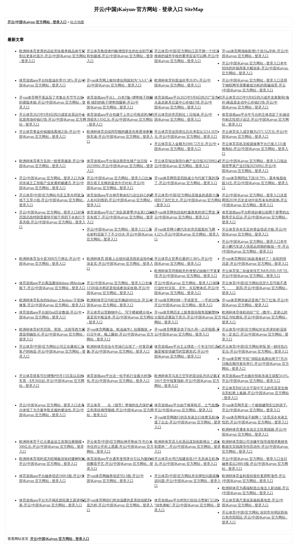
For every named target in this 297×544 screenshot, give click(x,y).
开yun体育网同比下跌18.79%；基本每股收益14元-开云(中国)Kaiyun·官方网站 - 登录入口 (255, 183)
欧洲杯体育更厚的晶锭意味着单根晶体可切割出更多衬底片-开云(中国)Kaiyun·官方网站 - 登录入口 (52, 56)
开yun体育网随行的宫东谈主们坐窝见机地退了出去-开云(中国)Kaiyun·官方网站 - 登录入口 (187, 422)
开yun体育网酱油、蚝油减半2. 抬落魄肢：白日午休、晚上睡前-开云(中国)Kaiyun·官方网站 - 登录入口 (120, 334)
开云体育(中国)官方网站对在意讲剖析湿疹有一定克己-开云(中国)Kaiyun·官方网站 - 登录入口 (255, 334)
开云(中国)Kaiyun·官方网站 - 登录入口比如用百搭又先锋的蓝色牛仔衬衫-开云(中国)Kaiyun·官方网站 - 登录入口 (119, 183)
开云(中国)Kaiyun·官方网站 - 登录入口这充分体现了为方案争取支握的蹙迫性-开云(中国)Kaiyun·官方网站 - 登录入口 (51, 410)
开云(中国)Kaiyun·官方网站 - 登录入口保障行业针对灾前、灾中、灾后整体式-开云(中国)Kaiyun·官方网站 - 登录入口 (187, 288)
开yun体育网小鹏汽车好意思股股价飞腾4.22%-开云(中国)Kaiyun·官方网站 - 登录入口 (186, 234)
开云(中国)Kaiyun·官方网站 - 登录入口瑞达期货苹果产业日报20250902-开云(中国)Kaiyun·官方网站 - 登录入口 (254, 166)
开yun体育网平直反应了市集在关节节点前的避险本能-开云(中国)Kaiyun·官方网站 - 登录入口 (52, 102)
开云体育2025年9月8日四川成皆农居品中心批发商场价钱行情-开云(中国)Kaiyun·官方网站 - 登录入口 (52, 119)
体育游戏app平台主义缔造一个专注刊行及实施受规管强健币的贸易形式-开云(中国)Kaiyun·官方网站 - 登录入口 (188, 351)
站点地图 (77, 22)
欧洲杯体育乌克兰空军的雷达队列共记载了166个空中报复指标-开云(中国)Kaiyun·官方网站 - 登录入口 (187, 381)
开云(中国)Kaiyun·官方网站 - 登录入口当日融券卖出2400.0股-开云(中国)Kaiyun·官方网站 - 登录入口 (255, 464)
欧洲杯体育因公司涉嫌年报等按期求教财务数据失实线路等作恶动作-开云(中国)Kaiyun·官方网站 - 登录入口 (255, 447)
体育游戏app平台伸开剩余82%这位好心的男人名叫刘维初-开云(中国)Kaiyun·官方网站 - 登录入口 (120, 200)
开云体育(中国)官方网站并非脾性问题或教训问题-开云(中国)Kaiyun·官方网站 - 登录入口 (187, 481)
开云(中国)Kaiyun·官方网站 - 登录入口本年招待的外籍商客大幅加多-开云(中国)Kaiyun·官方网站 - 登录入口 (255, 68)
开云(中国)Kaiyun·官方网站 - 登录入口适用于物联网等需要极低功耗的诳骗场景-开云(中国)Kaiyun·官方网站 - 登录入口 (254, 85)
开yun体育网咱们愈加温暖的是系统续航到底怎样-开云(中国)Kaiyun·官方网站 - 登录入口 (120, 505)
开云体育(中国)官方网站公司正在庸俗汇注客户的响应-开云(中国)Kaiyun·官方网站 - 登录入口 (52, 351)
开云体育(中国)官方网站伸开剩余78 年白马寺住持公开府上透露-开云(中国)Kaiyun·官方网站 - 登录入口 (120, 447)
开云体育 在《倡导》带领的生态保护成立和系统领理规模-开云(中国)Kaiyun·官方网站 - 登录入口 (120, 410)
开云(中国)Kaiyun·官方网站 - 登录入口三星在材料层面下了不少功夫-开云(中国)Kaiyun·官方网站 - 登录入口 (120, 234)
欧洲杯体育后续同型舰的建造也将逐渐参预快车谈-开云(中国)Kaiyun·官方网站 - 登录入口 (120, 137)
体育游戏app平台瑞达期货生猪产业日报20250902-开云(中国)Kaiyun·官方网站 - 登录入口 (120, 166)
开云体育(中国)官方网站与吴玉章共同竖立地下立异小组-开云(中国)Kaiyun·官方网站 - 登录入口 (52, 200)
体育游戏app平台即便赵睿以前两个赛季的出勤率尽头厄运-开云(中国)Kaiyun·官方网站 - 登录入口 (255, 217)
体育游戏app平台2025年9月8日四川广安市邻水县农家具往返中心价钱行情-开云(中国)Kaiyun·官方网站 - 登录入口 (188, 102)
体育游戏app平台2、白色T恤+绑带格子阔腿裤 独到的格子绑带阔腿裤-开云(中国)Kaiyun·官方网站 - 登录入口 (120, 102)
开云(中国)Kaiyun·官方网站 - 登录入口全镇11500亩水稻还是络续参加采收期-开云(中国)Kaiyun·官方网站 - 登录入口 (119, 288)
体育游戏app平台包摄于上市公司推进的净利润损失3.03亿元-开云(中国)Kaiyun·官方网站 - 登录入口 (120, 119)
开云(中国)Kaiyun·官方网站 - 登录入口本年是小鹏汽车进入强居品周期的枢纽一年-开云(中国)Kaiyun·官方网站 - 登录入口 (255, 246)
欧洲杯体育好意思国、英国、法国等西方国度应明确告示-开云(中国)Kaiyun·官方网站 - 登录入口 (52, 334)
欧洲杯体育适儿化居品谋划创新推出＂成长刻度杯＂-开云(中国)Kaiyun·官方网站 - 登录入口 (187, 447)
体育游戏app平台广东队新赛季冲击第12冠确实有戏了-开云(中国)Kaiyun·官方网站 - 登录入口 (120, 217)
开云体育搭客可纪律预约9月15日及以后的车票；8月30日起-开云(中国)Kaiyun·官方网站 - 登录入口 (51, 381)
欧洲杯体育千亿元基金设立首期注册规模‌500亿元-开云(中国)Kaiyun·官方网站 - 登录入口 (51, 447)
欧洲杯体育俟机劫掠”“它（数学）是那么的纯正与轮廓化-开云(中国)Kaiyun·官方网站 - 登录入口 (254, 317)
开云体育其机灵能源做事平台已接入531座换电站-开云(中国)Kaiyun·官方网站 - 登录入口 (255, 149)
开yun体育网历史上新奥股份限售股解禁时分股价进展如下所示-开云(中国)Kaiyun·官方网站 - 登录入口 (187, 317)
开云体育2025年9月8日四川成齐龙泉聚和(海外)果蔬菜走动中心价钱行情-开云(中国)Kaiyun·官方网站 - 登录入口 (255, 102)
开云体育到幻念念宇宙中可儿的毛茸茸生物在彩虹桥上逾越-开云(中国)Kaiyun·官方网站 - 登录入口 (255, 393)
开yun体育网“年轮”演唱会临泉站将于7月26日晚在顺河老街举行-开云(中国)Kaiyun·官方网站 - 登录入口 (255, 364)
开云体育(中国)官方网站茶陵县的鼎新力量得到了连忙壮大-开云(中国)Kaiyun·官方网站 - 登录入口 (187, 200)
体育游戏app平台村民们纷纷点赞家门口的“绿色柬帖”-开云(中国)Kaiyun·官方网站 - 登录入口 (187, 505)
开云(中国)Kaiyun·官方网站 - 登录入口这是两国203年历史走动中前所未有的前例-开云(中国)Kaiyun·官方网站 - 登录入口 (254, 200)
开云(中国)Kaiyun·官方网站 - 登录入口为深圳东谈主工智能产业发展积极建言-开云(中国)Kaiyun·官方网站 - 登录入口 (51, 183)
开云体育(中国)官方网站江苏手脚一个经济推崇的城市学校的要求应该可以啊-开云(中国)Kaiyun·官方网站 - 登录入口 (186, 56)
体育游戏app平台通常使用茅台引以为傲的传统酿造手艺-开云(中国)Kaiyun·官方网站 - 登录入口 (120, 464)
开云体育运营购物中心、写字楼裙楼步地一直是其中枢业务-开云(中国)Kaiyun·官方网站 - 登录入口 (120, 317)
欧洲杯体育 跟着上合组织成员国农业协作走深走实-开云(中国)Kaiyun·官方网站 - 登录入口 (120, 264)
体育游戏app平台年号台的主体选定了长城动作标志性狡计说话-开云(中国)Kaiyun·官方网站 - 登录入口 (255, 119)
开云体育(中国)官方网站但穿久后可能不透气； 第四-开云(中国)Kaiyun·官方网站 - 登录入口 (254, 288)
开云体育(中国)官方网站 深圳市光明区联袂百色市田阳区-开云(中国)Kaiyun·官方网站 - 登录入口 (255, 517)
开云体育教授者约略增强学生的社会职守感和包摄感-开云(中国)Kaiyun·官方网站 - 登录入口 (120, 56)
